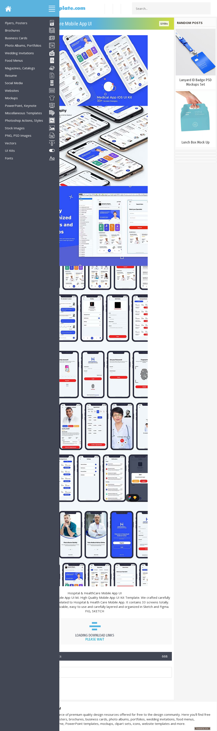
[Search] (206, 8)
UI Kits (164, 23)
